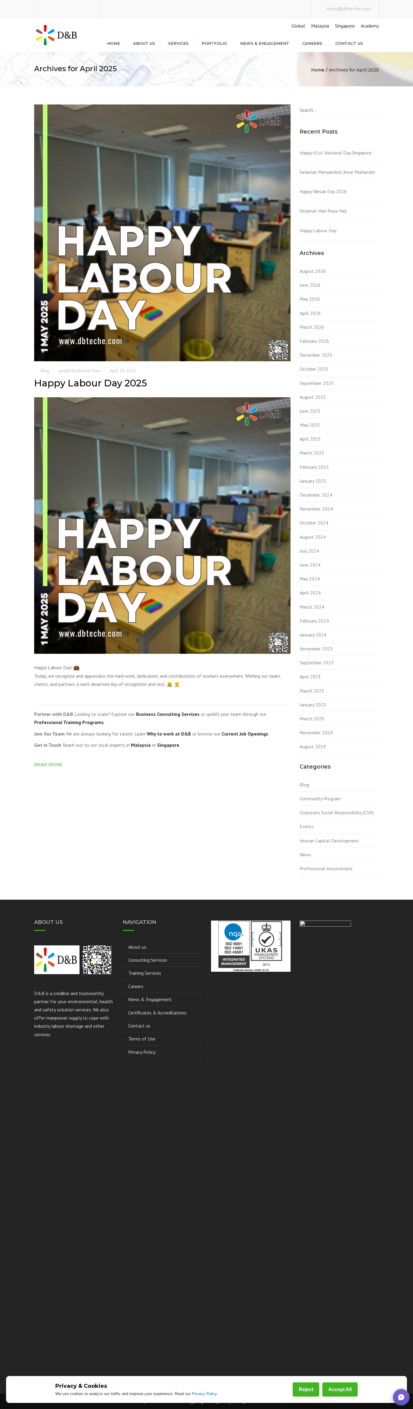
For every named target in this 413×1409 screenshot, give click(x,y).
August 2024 (313, 537)
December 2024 (316, 495)
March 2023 (312, 691)
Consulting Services (147, 960)
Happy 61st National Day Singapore (336, 153)
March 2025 (312, 453)
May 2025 (310, 425)
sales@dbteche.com (349, 9)
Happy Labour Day (318, 230)
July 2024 (309, 551)
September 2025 (317, 383)
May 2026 (310, 299)
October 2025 (314, 369)
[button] (401, 1397)
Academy (370, 26)
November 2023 (316, 649)
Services (178, 43)
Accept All (340, 1389)
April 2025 (310, 439)
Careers (312, 43)
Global (297, 26)
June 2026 (310, 285)
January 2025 (313, 481)
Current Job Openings (245, 734)
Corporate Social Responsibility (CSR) (337, 812)
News (305, 855)
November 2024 (316, 509)
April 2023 (310, 676)
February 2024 (314, 621)
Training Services (144, 973)
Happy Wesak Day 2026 (323, 191)
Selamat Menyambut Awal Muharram (337, 172)
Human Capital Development (329, 841)
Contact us (349, 43)
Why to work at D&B (169, 734)
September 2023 (317, 663)
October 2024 (314, 523)
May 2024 (310, 579)
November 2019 (316, 732)
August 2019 (313, 746)
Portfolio (214, 43)
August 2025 (313, 397)
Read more (48, 764)
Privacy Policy (141, 1052)
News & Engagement (264, 43)
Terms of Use (141, 1039)
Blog (45, 370)
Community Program (320, 798)
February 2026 (314, 341)
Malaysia (320, 26)
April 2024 (310, 593)
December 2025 (316, 355)
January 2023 (313, 705)
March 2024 (312, 607)
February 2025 (314, 467)
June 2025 (310, 411)
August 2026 (313, 271)
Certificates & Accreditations (157, 1013)
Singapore (345, 26)
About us (144, 43)
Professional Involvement (326, 868)
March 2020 (312, 719)
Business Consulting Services (168, 714)
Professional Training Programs (69, 722)
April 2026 (310, 313)
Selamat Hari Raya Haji (323, 211)
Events (307, 826)
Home (113, 43)
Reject (306, 1389)
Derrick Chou (89, 370)
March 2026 (312, 327)
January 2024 (313, 635)
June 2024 (310, 565)
